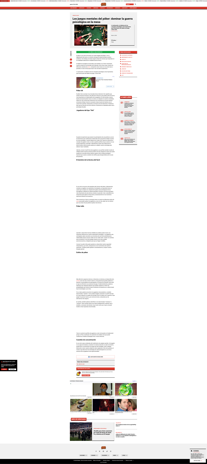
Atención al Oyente (106, 460)
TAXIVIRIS (89, 7)
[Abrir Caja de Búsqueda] (135, 4)
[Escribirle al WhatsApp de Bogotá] (110, 451)
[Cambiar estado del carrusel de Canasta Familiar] (9, 1)
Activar (4, 369)
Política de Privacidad (97, 460)
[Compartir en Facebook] (71, 59)
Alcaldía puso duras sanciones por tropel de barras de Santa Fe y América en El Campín (103, 432)
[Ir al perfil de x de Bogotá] (99, 451)
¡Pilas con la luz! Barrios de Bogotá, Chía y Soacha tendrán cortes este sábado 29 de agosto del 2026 (129, 141)
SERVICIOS (117, 7)
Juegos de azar (81, 364)
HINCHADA (95, 7)
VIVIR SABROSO (133, 7)
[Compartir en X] (71, 63)
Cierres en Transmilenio (127, 73)
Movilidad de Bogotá (126, 61)
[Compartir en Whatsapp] (71, 66)
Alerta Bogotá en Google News (96, 356)
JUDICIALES (81, 7)
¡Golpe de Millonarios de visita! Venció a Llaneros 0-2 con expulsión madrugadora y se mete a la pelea (126, 435)
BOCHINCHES (110, 7)
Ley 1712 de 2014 (103, 462)
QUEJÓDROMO (73, 7)
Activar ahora (86, 375)
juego (77, 201)
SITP (122, 75)
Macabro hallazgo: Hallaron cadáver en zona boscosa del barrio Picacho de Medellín (129, 132)
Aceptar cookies (197, 460)
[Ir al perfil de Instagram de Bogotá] (103, 451)
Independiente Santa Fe (127, 57)
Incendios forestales (126, 66)
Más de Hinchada (79, 419)
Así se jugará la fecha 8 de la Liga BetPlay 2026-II (126, 425)
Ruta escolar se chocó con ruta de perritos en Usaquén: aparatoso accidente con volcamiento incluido (130, 123)
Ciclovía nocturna (126, 71)
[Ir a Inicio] (103, 4)
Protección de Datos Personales (117, 460)
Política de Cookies (197, 458)
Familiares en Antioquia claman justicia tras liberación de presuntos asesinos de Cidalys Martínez (129, 105)
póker (89, 67)
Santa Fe (124, 59)
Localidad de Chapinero (127, 55)
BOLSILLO (102, 7)
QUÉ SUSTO (124, 7)
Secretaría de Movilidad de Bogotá (126, 64)
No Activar (12, 369)
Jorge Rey (124, 68)
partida (78, 280)
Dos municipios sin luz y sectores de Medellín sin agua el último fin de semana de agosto (129, 114)
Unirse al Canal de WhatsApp (96, 52)
